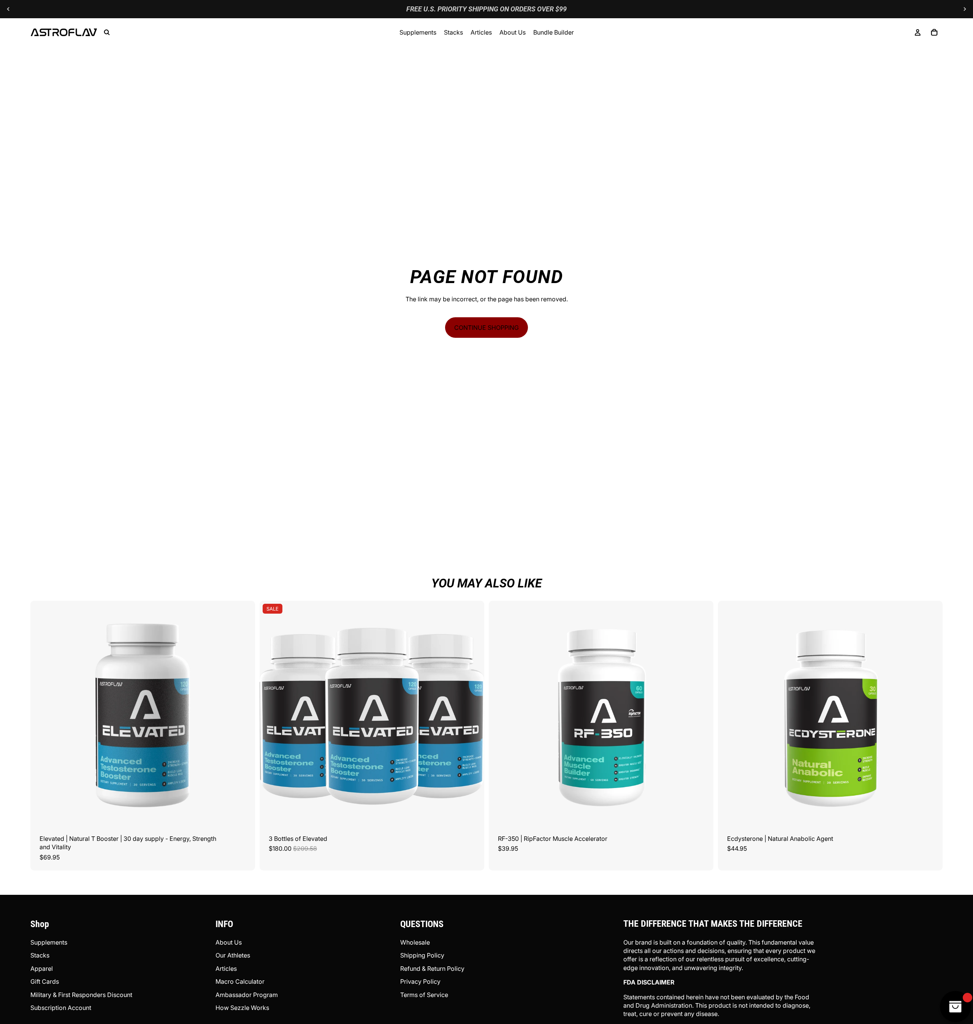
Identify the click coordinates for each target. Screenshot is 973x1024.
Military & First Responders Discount (81, 995)
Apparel (41, 968)
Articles (226, 968)
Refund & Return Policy (432, 968)
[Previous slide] (8, 9)
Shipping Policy (422, 955)
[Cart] (934, 32)
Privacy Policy (420, 981)
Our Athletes (233, 955)
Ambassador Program (247, 995)
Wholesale (415, 942)
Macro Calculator (240, 981)
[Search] (106, 32)
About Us (229, 942)
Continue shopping (486, 327)
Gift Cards (44, 981)
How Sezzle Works (242, 1007)
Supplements (48, 942)
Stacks (39, 955)
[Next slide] (964, 9)
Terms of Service (424, 995)
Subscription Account (60, 1007)
